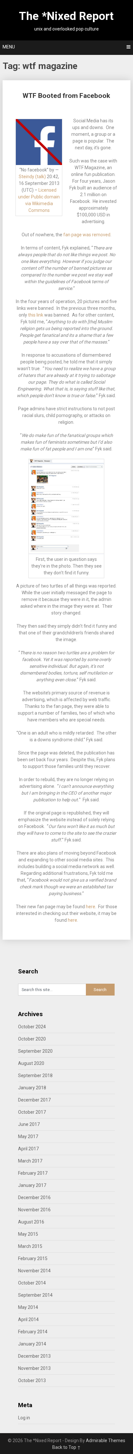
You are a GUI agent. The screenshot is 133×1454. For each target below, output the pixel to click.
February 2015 (32, 1258)
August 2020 (31, 1063)
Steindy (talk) (32, 176)
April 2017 (28, 1148)
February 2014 (32, 1331)
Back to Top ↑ (66, 1447)
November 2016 (34, 1209)
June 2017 (29, 1124)
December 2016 (34, 1197)
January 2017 (32, 1185)
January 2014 (32, 1343)
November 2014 (34, 1270)
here (90, 906)
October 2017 (32, 1112)
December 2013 (34, 1356)
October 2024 (32, 1026)
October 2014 (32, 1282)
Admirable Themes (105, 1440)
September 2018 (35, 1075)
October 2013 (32, 1380)
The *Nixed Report (66, 16)
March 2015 (30, 1246)
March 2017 (30, 1160)
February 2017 (32, 1173)
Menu (9, 46)
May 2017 (28, 1136)
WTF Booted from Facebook (66, 96)
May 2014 (28, 1307)
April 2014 (28, 1319)
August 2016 (31, 1221)
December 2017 (34, 1099)
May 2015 (28, 1234)
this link (35, 315)
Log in (24, 1417)
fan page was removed (86, 234)
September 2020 (35, 1051)
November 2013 (34, 1368)
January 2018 (32, 1087)
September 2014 (35, 1295)
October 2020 (32, 1038)
